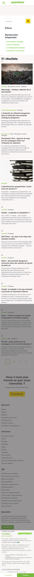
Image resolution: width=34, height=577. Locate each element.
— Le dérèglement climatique (15, 48)
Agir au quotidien (6, 482)
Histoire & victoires (7, 423)
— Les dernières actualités (14, 42)
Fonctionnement (6, 420)
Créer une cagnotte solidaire (10, 492)
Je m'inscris (7, 527)
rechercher (18, 394)
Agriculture (4, 444)
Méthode (4, 415)
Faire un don (5, 490)
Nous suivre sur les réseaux (10, 476)
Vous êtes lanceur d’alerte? (10, 503)
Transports (4, 452)
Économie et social (7, 436)
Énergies (4, 441)
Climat (3, 439)
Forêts (3, 447)
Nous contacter (6, 506)
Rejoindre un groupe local (9, 484)
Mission (3, 409)
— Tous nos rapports (12, 45)
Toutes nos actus (6, 458)
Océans (3, 450)
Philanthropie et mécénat (9, 498)
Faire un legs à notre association (11, 495)
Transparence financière (9, 417)
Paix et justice (5, 455)
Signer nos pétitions (7, 479)
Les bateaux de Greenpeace (10, 426)
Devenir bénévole (7, 487)
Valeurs (3, 412)
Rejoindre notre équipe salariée (11, 501)
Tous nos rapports (7, 463)
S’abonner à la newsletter (9, 473)
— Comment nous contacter (15, 51)
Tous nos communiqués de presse (12, 460)
